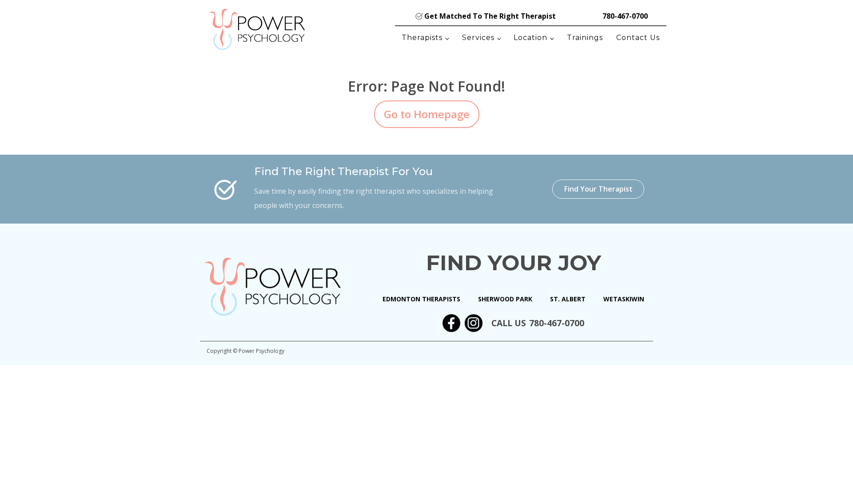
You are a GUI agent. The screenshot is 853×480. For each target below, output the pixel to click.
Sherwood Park (505, 299)
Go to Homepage (427, 114)
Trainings (585, 37)
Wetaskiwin (623, 299)
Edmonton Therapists (421, 299)
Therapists (422, 37)
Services (478, 37)
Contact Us (638, 37)
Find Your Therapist (598, 189)
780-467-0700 (625, 16)
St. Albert (568, 299)
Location (530, 37)
